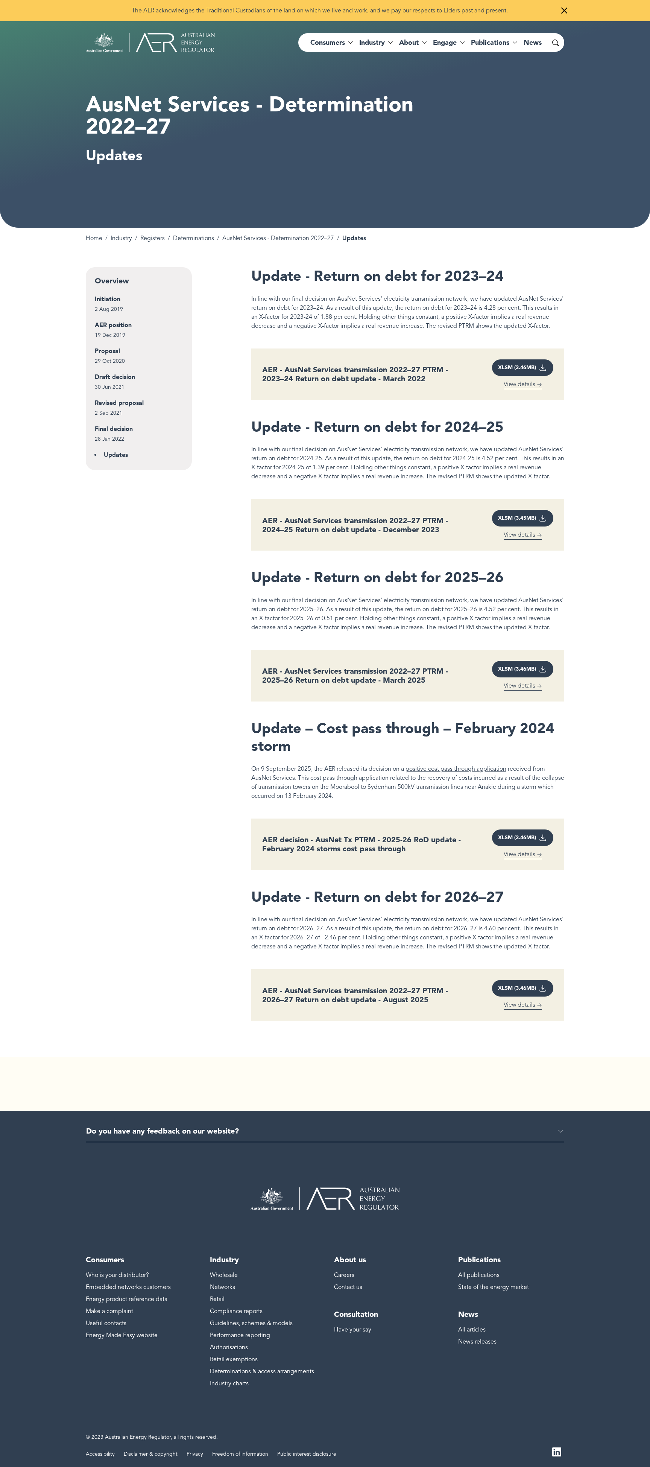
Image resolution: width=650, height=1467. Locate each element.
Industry (121, 238)
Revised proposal (119, 402)
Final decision (114, 428)
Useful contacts (106, 1323)
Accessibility (100, 1454)
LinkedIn (556, 1451)
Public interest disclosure (306, 1454)
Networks (222, 1287)
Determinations (193, 238)
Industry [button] (372, 42)
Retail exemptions (234, 1359)
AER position (113, 325)
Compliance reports (236, 1311)
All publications (479, 1275)
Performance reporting (240, 1335)
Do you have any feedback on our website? (162, 1130)
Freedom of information (240, 1454)
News (533, 42)
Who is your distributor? (117, 1275)
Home (94, 238)
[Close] (564, 10)
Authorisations (229, 1347)
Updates (116, 454)
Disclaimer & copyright (151, 1454)
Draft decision (115, 376)
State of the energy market (493, 1287)
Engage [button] (445, 42)
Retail (217, 1299)
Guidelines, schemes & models (251, 1323)
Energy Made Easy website (122, 1335)
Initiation (107, 299)
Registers (152, 238)
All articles (472, 1329)
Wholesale (224, 1275)
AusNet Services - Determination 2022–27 (278, 238)
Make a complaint (109, 1311)
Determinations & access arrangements (262, 1371)
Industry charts (229, 1383)
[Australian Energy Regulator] (150, 42)
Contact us (348, 1287)
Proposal (107, 351)
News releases (477, 1341)
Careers (344, 1275)
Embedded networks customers (128, 1287)
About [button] (409, 42)
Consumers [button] (327, 42)
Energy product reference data (126, 1299)
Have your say (352, 1329)
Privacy (195, 1454)
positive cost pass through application (455, 769)
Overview (112, 280)
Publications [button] (490, 42)
